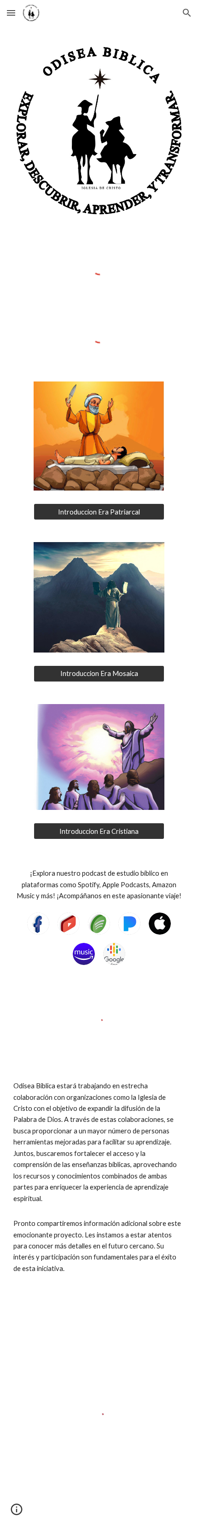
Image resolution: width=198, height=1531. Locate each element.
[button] (11, 12)
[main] (99, 884)
